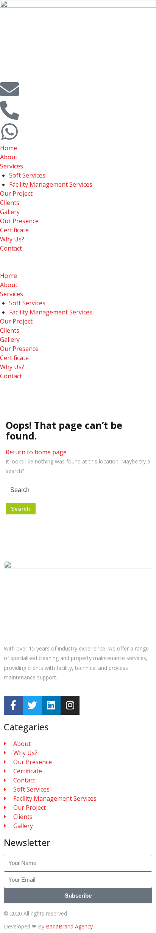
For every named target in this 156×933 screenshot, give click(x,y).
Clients (9, 202)
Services (11, 166)
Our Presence (19, 221)
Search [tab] (20, 509)
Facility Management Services (50, 184)
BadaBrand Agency (69, 926)
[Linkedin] (51, 705)
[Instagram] (70, 705)
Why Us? (12, 239)
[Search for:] (78, 490)
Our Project (16, 193)
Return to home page (36, 452)
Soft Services (27, 175)
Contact (11, 248)
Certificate (14, 230)
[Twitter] (32, 705)
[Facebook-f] (13, 705)
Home (8, 148)
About (8, 157)
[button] (78, 266)
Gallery (10, 212)
